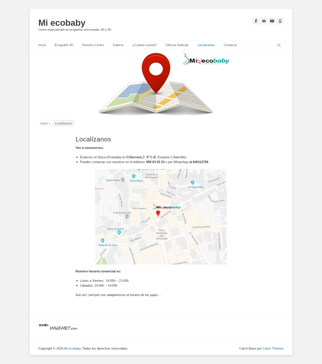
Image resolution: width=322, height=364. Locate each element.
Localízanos (206, 45)
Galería (118, 45)
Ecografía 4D (64, 45)
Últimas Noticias (177, 45)
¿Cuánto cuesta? (144, 45)
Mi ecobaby (61, 23)
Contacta (230, 45)
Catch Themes (273, 348)
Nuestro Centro (93, 45)
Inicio (42, 45)
